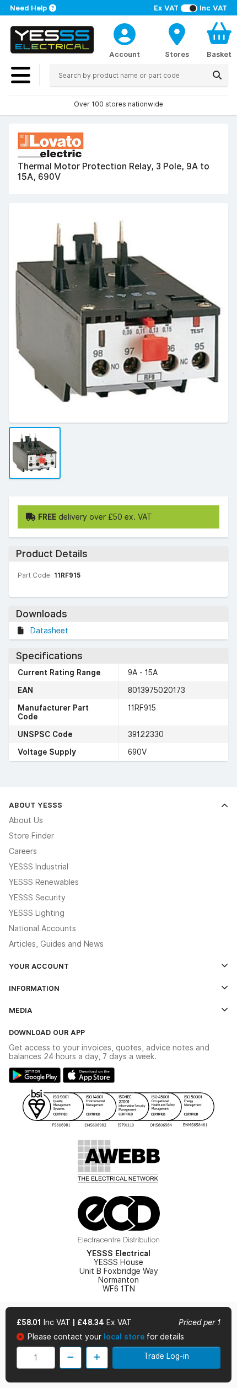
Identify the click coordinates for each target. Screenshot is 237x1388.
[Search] (217, 75)
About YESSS (35, 804)
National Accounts (42, 928)
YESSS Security (37, 897)
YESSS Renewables (44, 882)
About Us (26, 820)
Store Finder (31, 835)
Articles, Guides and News (56, 943)
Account (124, 54)
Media (21, 1010)
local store (125, 1336)
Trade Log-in (166, 1356)
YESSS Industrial (38, 866)
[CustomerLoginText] (124, 32)
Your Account (39, 966)
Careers (23, 851)
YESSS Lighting (36, 913)
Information (34, 988)
